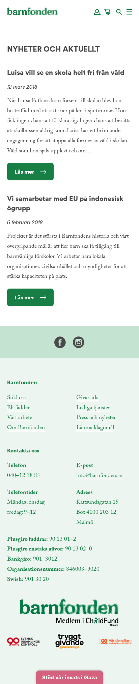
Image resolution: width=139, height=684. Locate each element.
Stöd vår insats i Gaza (69, 677)
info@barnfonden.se (99, 476)
